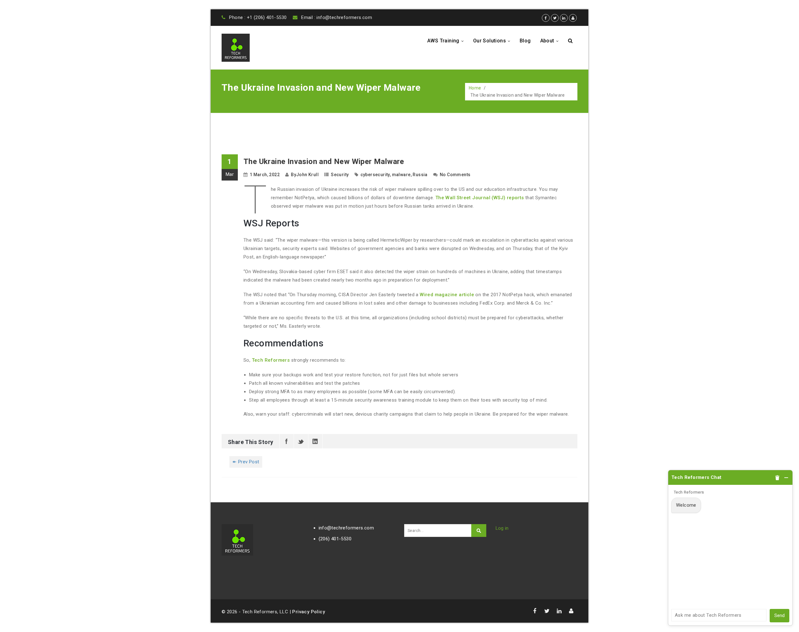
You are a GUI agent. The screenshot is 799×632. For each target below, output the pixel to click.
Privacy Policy (308, 612)
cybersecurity (375, 174)
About (551, 41)
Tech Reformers (271, 360)
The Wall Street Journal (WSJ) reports (479, 197)
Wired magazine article (447, 294)
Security (340, 174)
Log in (502, 528)
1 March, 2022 (265, 174)
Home (475, 87)
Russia (420, 174)
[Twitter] (301, 441)
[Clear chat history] (777, 478)
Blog (525, 41)
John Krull (307, 174)
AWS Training (447, 41)
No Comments (455, 174)
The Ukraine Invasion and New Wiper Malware (323, 161)
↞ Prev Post (246, 462)
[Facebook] (287, 441)
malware (401, 174)
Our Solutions (493, 41)
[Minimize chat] (786, 478)
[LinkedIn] (315, 441)
